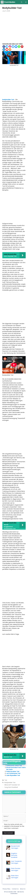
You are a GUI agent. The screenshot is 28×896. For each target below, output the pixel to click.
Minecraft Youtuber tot (12, 785)
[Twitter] (13, 46)
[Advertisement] (14, 28)
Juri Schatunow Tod (13, 773)
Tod (5, 780)
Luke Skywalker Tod (13, 775)
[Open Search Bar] (21, 2)
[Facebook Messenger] (16, 46)
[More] (10, 49)
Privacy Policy (6, 889)
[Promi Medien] (2, 2)
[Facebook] (3, 46)
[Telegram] (7, 46)
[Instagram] (10, 46)
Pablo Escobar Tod (12, 771)
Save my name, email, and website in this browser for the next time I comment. (14, 826)
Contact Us (15, 889)
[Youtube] (7, 49)
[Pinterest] (22, 46)
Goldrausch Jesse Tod (14, 765)
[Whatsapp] (19, 46)
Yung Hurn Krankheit (11, 787)
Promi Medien (9, 2)
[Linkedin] (3, 49)
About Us (22, 889)
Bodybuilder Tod (8, 99)
